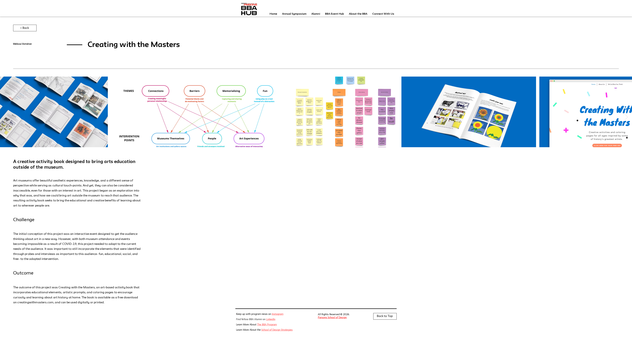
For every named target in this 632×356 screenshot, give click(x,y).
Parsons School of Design (332, 318)
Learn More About (246, 325)
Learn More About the (248, 330)
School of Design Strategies (277, 330)
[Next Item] (626, 117)
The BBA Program (267, 325)
